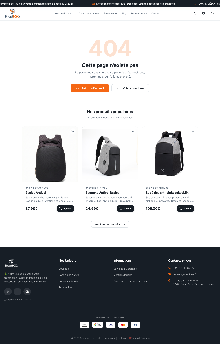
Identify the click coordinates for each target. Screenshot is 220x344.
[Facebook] (8, 291)
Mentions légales (122, 274)
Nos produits (61, 13)
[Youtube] (27, 291)
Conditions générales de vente (130, 281)
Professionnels (139, 13)
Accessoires (65, 287)
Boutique (64, 268)
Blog (124, 13)
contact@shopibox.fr (184, 274)
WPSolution (143, 338)
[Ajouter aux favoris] (73, 131)
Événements (110, 13)
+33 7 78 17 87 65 (183, 268)
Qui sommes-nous (89, 13)
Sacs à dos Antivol (69, 274)
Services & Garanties (125, 268)
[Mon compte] (194, 13)
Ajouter (68, 208)
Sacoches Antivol (68, 281)
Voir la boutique (133, 88)
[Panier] (212, 13)
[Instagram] (17, 291)
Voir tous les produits (107, 224)
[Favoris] (203, 13)
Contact (155, 13)
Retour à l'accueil (93, 88)
